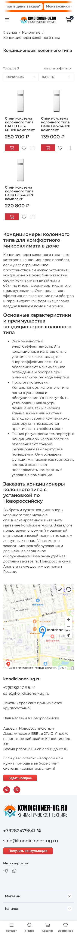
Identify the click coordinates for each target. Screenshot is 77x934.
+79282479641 (19, 830)
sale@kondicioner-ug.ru (26, 693)
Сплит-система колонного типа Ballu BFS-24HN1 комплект (55, 124)
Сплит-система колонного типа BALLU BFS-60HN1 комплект (20, 124)
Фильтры (48, 76)
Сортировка (15, 76)
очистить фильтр (57, 68)
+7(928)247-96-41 (19, 687)
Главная (10, 32)
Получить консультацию (28, 851)
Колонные (31, 32)
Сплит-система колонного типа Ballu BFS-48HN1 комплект (19, 193)
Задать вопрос (20, 778)
